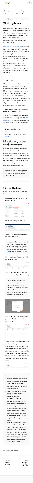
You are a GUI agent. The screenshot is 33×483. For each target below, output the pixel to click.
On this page (8, 19)
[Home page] (4, 11)
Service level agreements (11, 47)
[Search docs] (29, 2)
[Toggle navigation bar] (2, 3)
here (8, 251)
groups (5, 35)
